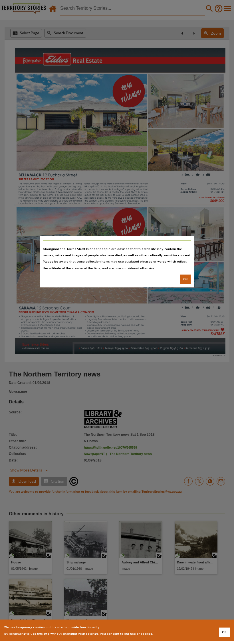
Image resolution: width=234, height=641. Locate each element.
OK (185, 279)
